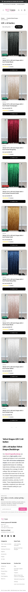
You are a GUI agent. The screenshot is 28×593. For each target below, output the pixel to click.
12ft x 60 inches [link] (4, 19)
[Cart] (24, 10)
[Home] (10, 10)
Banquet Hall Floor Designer (18, 548)
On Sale (3, 559)
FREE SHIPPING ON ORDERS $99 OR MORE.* (14, 1)
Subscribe (22, 509)
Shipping (3, 573)
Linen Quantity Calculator (17, 544)
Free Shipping (4, 576)
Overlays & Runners (5, 549)
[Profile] (21, 10)
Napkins (3, 551)
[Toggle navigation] (3, 10)
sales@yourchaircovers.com (7, 532)
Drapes (2, 556)
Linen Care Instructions (19, 584)
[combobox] (7, 27)
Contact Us (3, 566)
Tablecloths (3, 546)
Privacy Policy (4, 571)
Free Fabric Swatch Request (18, 569)
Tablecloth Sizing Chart (19, 579)
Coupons (16, 572)
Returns (3, 568)
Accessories (3, 554)
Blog (15, 566)
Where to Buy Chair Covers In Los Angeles (19, 576)
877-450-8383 (13, 522)
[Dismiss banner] (26, 2)
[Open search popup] (18, 10)
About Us (3, 578)
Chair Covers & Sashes (6, 544)
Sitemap (16, 581)
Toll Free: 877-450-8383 (10, 4)
